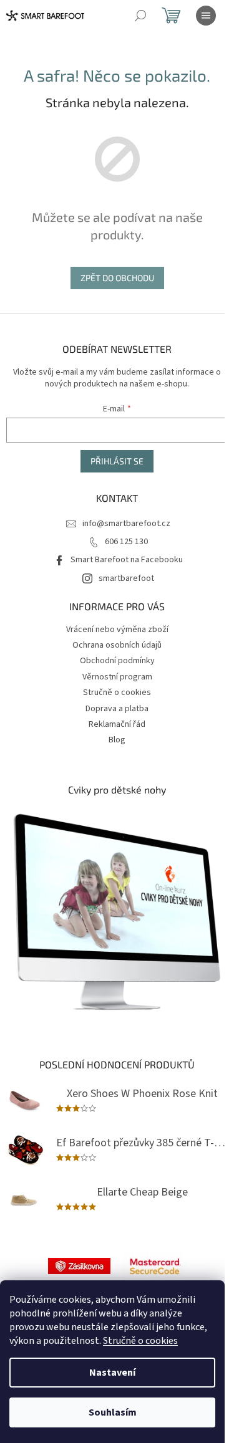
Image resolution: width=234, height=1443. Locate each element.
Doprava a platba (117, 708)
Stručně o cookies (140, 1341)
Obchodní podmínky (117, 660)
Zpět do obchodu (117, 277)
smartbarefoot (126, 578)
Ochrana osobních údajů (117, 645)
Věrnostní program (117, 677)
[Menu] (205, 15)
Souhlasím (113, 1412)
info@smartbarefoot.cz (126, 523)
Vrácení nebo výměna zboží (117, 629)
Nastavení (112, 1372)
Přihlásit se (117, 461)
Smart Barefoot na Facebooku (127, 560)
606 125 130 (126, 541)
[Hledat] (140, 15)
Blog (117, 740)
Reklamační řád (117, 724)
